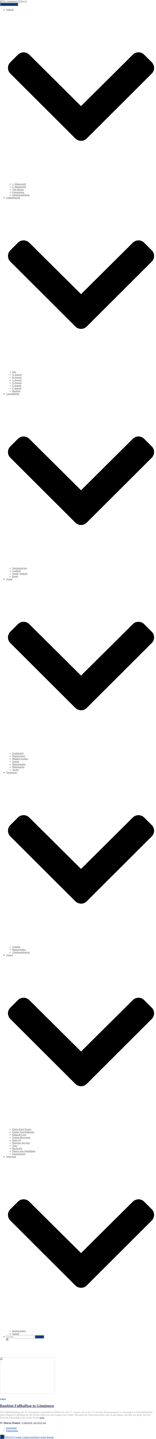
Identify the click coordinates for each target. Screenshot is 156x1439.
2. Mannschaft (19, 186)
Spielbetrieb (18, 753)
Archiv (15, 769)
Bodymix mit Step (21, 1143)
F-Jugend (16, 388)
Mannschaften (19, 764)
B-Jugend (16, 377)
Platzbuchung (18, 756)
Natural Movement (21, 1137)
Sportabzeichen (19, 568)
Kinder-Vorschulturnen (23, 1132)
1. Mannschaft (19, 184)
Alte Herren (18, 189)
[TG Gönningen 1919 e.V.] (13, 1)
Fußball (3, 1399)
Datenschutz (12, 1430)
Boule (15, 576)
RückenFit (17, 1148)
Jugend (15, 761)
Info (14, 372)
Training (16, 947)
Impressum (11, 1428)
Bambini (16, 391)
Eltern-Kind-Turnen (21, 1129)
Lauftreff (16, 571)
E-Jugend (16, 385)
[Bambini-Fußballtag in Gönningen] (27, 1393)
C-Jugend (16, 380)
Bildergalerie (18, 767)
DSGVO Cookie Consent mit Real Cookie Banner (29, 1437)
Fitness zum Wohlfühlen (23, 1151)
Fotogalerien (18, 192)
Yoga (14, 1145)
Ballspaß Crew (19, 1134)
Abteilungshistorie (21, 195)
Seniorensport (18, 1154)
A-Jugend (17, 374)
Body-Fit (16, 1140)
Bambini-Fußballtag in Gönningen (27, 1406)
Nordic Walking (20, 573)
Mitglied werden (20, 759)
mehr (41, 1417)
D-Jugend (17, 383)
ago (33, 1423)
